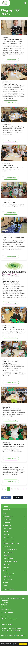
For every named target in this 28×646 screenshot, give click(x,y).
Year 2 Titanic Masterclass (12, 40)
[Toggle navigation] (25, 3)
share (6, 497)
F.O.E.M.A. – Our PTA (8, 540)
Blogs (4, 513)
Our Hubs (5, 571)
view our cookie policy (10, 644)
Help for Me (6, 546)
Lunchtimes (6, 564)
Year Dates (7, 534)
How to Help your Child (10, 561)
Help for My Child (8, 558)
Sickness (5, 582)
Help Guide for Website (10, 549)
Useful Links (7, 555)
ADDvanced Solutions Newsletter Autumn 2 (11, 282)
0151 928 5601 (5, 616)
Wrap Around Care (8, 589)
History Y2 (6, 407)
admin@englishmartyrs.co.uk (9, 619)
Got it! (23, 643)
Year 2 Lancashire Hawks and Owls (13, 238)
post (18, 497)
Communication (8, 552)
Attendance (6, 509)
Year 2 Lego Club (9, 327)
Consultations (7, 525)
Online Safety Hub (9, 574)
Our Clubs (6, 567)
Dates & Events (7, 528)
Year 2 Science (8, 165)
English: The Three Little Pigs (13, 444)
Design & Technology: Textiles (13, 467)
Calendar (6, 531)
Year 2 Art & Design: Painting (13, 127)
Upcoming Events (8, 537)
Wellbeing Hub (8, 579)
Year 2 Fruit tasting (10, 84)
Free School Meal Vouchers (11, 543)
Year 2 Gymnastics (9, 202)
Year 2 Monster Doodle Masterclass (11, 362)
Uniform (5, 585)
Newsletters (7, 522)
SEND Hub (7, 576)
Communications (7, 516)
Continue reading (11, 59)
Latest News (7, 519)
